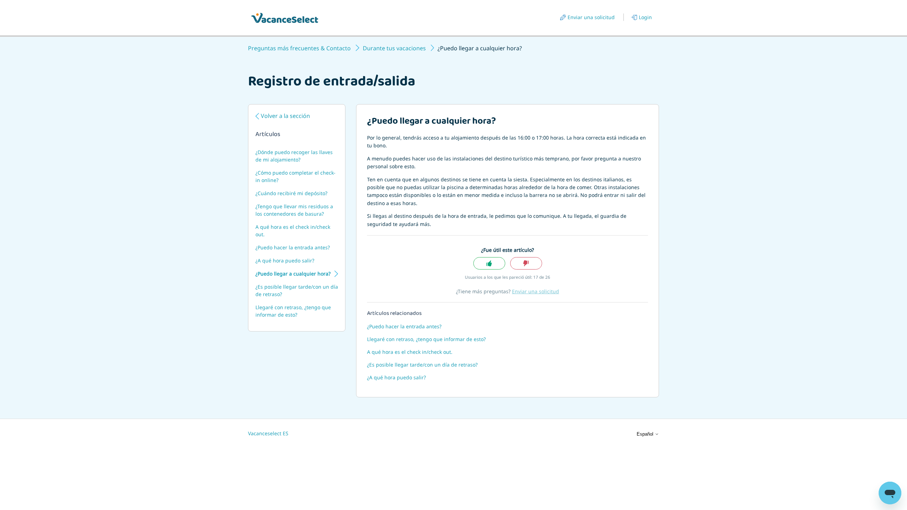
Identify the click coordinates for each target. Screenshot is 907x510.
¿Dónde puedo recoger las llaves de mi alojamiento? (294, 156)
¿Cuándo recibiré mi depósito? (291, 193)
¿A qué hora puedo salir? (284, 260)
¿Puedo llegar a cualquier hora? (293, 273)
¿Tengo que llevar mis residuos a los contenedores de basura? (294, 210)
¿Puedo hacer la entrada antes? (292, 247)
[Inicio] (284, 18)
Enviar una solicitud (591, 17)
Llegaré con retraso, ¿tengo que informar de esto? (293, 311)
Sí (489, 263)
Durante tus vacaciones (394, 48)
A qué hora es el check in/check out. (292, 230)
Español (646, 434)
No (526, 263)
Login (645, 17)
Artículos (267, 135)
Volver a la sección (285, 116)
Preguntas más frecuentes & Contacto (299, 48)
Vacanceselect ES (268, 433)
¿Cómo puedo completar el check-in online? (295, 176)
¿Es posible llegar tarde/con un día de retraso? (296, 290)
